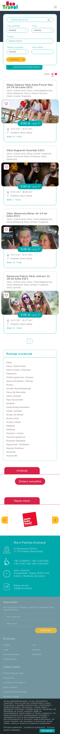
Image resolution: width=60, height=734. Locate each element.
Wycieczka (11, 452)
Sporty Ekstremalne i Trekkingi (19, 381)
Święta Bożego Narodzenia (17, 407)
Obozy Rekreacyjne (15, 93)
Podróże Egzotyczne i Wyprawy (19, 377)
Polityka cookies (10, 659)
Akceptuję (47, 730)
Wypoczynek (11, 456)
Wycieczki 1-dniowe (14, 433)
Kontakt (6, 645)
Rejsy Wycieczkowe (14, 400)
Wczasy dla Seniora (14, 415)
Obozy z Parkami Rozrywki (35, 93)
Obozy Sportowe (14, 288)
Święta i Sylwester (14, 411)
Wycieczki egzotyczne (15, 437)
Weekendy (10, 426)
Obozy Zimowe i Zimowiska (18, 370)
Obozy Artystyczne (15, 156)
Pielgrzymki (11, 374)
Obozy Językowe (13, 396)
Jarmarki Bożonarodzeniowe (18, 389)
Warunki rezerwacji (11, 654)
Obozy (9, 362)
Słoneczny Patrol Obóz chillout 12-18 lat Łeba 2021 (29, 277)
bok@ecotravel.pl (23, 588)
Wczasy (9, 385)
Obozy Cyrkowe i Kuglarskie (19, 96)
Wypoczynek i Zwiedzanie (17, 444)
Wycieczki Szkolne (11, 696)
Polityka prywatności (13, 727)
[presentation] (4, 519)
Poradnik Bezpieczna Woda (15, 692)
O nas (5, 650)
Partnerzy (36, 650)
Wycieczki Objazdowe (15, 441)
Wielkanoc (10, 430)
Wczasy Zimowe (13, 422)
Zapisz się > (46, 630)
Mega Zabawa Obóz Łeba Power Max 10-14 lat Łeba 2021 (30, 86)
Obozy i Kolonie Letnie (16, 90)
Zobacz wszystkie (30, 481)
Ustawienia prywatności (35, 727)
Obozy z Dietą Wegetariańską (39, 90)
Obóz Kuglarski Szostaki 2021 (25, 150)
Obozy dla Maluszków (16, 392)
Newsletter (36, 654)
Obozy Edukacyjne (32, 156)
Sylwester (10, 403)
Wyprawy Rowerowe (15, 448)
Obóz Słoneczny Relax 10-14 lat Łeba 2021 (27, 215)
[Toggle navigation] (55, 7)
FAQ (34, 645)
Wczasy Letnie (12, 418)
